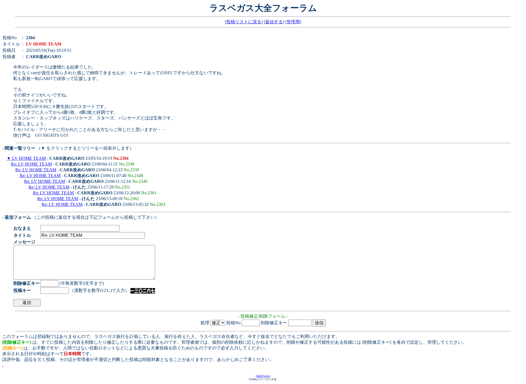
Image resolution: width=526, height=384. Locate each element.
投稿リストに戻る (243, 21)
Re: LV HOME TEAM (31, 164)
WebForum (263, 375)
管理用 (293, 21)
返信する (274, 21)
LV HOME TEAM (28, 158)
